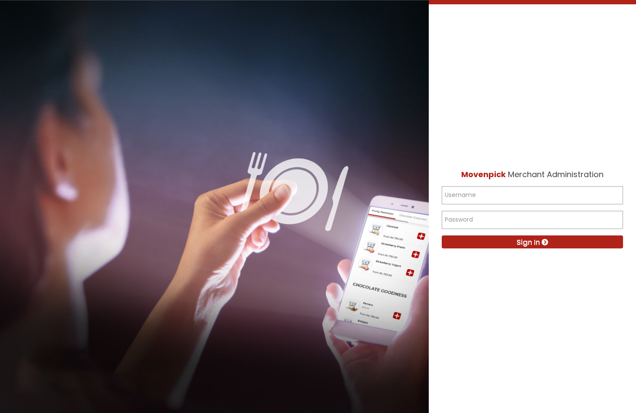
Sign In (529, 242)
